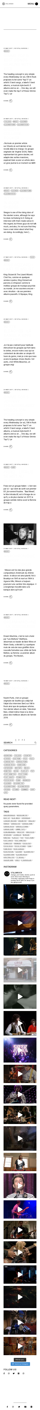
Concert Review (10, 821)
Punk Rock (8, 849)
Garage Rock (9, 765)
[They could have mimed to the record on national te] (20, 1322)
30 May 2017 (8, 118)
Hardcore (22, 765)
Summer (25, 789)
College (7, 121)
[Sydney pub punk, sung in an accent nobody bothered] (20, 1074)
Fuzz (32, 257)
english (31, 821)
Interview (8, 835)
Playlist (24, 771)
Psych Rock (9, 780)
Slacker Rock (23, 124)
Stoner (16, 789)
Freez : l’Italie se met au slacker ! (18, 476)
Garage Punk (22, 762)
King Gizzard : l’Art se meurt (19, 267)
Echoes (7, 758)
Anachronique (9, 815)
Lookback (17, 835)
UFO (5, 792)
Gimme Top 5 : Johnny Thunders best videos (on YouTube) (19, 406)
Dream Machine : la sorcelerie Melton (20, 626)
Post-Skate (9, 777)
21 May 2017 (8, 548)
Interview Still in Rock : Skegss (19, 202)
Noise (16, 771)
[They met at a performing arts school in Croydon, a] (20, 1230)
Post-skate (8, 840)
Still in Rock (21, 48)
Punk (18, 780)
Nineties (7, 771)
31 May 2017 (8, 48)
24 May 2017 (8, 389)
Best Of (7, 818)
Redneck (26, 780)
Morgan (26, 835)
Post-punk (29, 838)
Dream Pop (22, 821)
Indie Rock (30, 832)
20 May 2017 (8, 614)
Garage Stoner (22, 826)
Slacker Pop (19, 783)
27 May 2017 (8, 257)
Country (27, 755)
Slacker (23, 121)
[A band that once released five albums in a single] (20, 1094)
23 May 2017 (8, 464)
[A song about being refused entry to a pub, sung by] (20, 1346)
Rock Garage (19, 849)
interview (8, 768)
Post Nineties (20, 840)
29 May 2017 (8, 188)
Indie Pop (20, 832)
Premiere (17, 843)
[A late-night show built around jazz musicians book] (20, 1252)
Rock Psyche (9, 852)
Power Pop (21, 777)
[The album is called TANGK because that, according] (20, 1274)
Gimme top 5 (20, 829)
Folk (25, 758)
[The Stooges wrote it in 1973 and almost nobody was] (20, 970)
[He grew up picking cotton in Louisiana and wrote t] (20, 1023)
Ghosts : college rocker (12, 133)
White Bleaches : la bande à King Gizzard (17, 333)
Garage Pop (9, 762)
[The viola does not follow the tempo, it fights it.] (20, 996)
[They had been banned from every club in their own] (20, 1297)
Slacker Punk (9, 124)
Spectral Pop (9, 857)
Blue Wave (16, 818)
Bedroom (8, 755)
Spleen (7, 789)
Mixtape (18, 768)
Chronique (26, 818)
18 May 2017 (8, 680)
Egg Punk (17, 758)
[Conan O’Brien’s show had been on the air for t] (20, 1185)
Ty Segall (20, 857)
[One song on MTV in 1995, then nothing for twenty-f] (20, 1138)
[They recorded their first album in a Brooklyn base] (20, 1162)
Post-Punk (23, 774)
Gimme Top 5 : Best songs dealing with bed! (17, 62)
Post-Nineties (10, 774)
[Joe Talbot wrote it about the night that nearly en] (20, 1115)
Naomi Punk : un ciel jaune (18, 690)
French (6, 823)
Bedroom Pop (22, 815)
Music (6, 51)
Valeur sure (8, 860)
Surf (13, 467)
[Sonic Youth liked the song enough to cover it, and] (20, 896)
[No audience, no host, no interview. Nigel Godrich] (20, 946)
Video (17, 860)
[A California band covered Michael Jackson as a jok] (20, 923)
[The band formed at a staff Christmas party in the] (20, 1209)
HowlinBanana (9, 832)
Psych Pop (27, 843)
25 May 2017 (8, 319)
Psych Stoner (20, 846)
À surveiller (26, 860)
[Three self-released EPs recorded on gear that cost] (20, 1050)
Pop (32, 771)
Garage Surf (9, 829)
